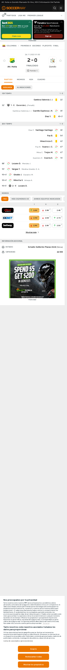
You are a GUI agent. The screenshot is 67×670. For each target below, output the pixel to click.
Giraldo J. (18, 174)
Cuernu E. (48, 158)
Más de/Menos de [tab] (20, 199)
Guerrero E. (38, 158)
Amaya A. (28, 180)
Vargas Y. (16, 169)
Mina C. (39, 152)
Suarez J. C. (47, 147)
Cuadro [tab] (41, 79)
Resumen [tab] (7, 87)
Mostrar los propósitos (33, 664)
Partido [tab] (8, 79)
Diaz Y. (31, 130)
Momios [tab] (21, 79)
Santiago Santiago (44, 130)
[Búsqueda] (54, 8)
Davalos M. (28, 174)
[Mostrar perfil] (12, 61)
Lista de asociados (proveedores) (18, 641)
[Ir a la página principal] (16, 8)
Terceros (46, 623)
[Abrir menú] (60, 8)
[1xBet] (8, 217)
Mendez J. (26, 163)
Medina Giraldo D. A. (31, 169)
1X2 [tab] (5, 199)
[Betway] (8, 225)
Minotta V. (18, 180)
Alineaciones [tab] (24, 87)
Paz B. (38, 147)
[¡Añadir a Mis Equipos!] (4, 60)
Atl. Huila (12, 66)
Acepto (33, 649)
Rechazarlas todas (33, 657)
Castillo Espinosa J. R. (43, 111)
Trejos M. (48, 152)
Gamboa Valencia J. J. (22, 111)
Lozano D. (16, 163)
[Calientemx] (8, 210)
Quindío (52, 66)
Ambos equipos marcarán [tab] (47, 199)
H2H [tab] (31, 79)
